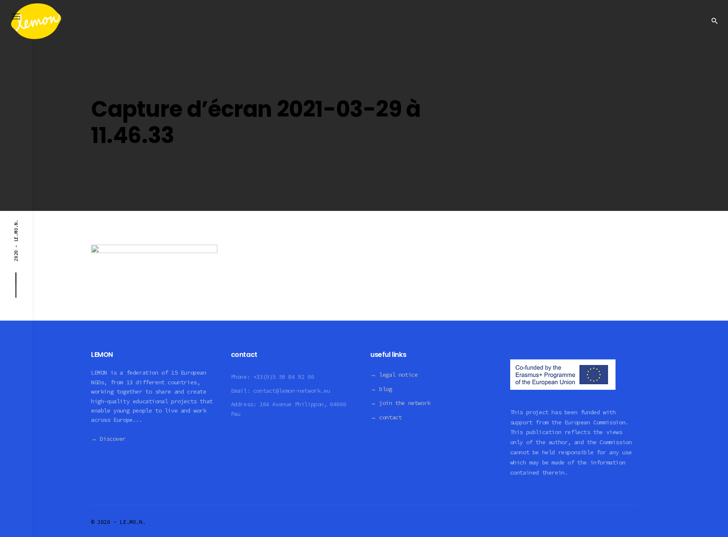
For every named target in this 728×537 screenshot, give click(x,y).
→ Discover (108, 439)
